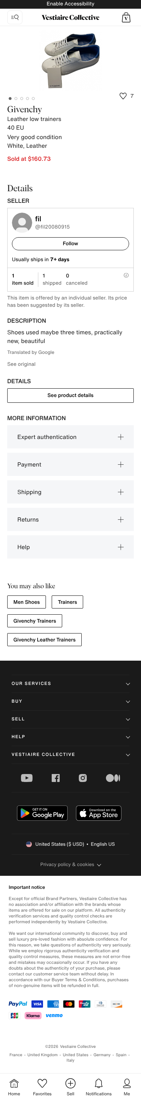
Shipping (29, 492)
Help (23, 547)
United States (76, 1055)
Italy (70, 1060)
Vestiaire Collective (43, 755)
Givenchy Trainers (34, 621)
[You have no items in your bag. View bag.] (126, 17)
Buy (17, 701)
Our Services (31, 684)
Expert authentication (47, 436)
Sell (18, 719)
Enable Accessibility (70, 4)
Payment (29, 464)
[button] (126, 17)
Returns (28, 519)
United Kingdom (42, 1055)
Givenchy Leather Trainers (44, 640)
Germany (102, 1055)
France (15, 1055)
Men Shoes (26, 602)
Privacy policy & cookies (67, 864)
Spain (121, 1055)
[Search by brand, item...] (14, 17)
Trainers (67, 602)
